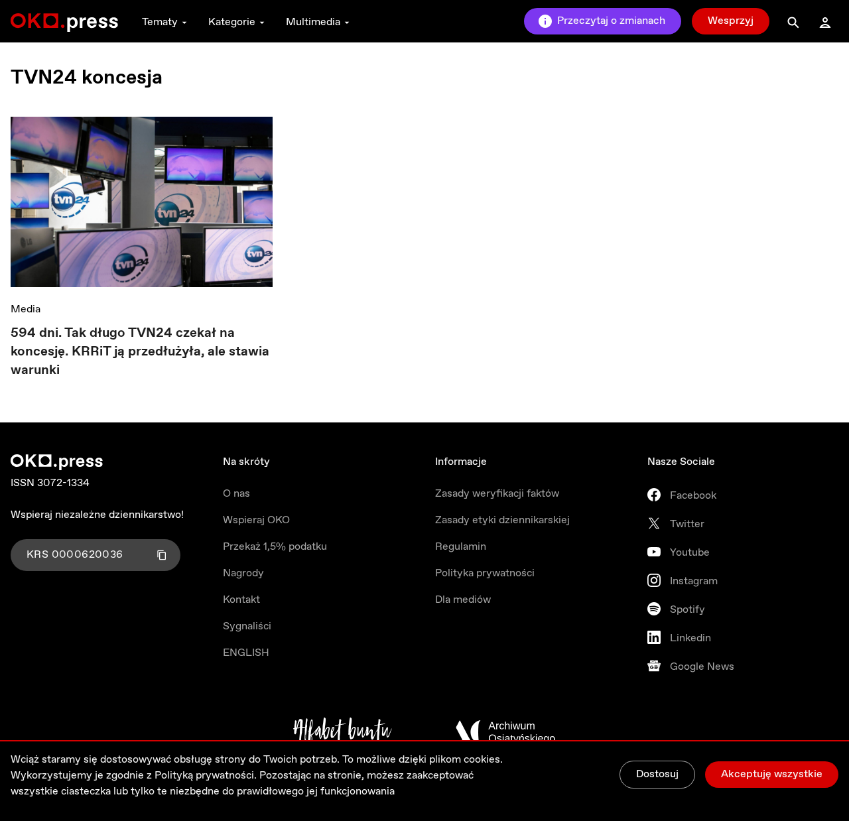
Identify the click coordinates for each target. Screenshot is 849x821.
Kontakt (241, 600)
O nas (236, 494)
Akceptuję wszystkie (771, 774)
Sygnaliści (247, 626)
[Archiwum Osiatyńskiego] (505, 732)
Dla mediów (463, 600)
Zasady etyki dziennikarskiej (502, 520)
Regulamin (460, 547)
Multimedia (313, 22)
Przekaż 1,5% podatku (275, 547)
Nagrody (243, 573)
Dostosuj (657, 774)
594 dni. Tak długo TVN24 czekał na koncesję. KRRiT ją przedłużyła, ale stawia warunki (140, 351)
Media (25, 309)
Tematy (160, 22)
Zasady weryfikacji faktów (497, 494)
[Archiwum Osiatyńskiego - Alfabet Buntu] (342, 732)
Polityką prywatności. (206, 776)
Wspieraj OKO (256, 520)
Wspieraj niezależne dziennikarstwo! (97, 515)
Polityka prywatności (485, 573)
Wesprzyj (730, 21)
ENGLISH (246, 653)
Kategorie (231, 22)
